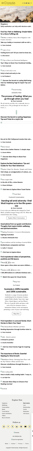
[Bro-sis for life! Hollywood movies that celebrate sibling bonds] (16, 123)
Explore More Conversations (16, 218)
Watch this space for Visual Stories (14, 277)
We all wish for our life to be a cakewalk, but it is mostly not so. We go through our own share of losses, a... (15, 105)
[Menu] (3, 2)
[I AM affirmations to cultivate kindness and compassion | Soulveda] (10, 270)
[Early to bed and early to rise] (8, 70)
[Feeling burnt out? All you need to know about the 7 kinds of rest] (5, 50)
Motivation (26, 411)
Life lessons (26, 413)
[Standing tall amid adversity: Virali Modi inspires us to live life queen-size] (16, 194)
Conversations (5, 407)
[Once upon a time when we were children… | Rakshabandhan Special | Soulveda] (8, 262)
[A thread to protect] (8, 337)
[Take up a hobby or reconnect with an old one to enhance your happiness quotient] (16, 40)
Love (24, 405)
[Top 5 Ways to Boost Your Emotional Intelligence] (14, 60)
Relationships (26, 407)
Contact (13, 443)
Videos (3, 415)
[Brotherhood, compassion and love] (16, 242)
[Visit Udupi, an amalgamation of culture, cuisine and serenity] (16, 169)
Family (25, 409)
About (6, 443)
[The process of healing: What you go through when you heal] (16, 90)
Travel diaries (5, 411)
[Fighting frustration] (15, 232)
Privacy (20, 443)
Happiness (4, 24)
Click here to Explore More (12, 252)
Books (3, 409)
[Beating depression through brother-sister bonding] (13, 327)
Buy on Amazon (6, 417)
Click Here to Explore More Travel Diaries (16, 189)
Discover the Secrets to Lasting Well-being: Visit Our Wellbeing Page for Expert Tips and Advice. (16, 83)
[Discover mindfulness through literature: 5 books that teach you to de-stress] (16, 361)
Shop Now (16, 314)
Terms (27, 443)
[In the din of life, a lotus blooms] (6, 179)
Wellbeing (4, 405)
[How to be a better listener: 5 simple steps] (5, 147)
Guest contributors (7, 413)
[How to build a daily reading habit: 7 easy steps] (7, 372)
